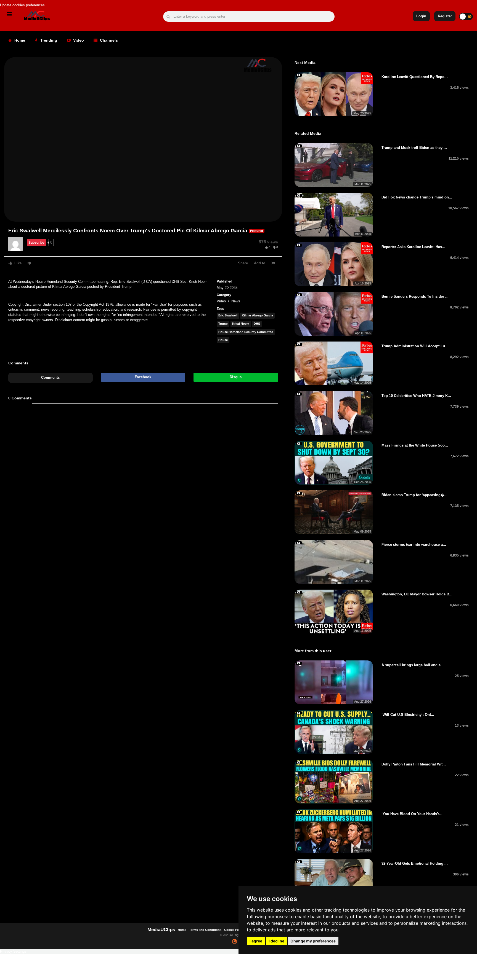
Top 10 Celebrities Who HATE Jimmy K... (416, 396)
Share (243, 263)
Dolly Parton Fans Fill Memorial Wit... (413, 764)
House (223, 340)
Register (445, 16)
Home (19, 40)
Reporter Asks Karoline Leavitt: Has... (413, 247)
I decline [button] (276, 941)
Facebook (143, 377)
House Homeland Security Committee (245, 332)
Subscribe (36, 242)
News (235, 301)
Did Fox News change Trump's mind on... (416, 197)
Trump (223, 323)
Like (17, 263)
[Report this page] (274, 263)
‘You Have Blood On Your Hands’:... (411, 814)
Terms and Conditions (205, 929)
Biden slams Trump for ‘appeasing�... (414, 495)
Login (421, 16)
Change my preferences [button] (313, 941)
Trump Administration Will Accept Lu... (414, 346)
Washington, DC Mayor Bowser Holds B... (416, 594)
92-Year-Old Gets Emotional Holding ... (414, 863)
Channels (108, 40)
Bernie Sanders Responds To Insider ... (415, 296)
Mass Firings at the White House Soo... (414, 445)
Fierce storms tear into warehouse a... (413, 544)
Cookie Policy (234, 929)
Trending (48, 40)
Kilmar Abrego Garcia (257, 315)
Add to (259, 263)
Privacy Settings (13, 951)
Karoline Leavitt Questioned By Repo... (414, 77)
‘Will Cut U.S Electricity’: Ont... (407, 715)
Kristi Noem (240, 323)
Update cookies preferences (22, 5)
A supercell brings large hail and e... (412, 665)
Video (78, 40)
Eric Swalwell (227, 315)
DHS (257, 323)
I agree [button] (256, 941)
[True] (17, 243)
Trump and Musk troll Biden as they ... (414, 148)
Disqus (236, 377)
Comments (50, 377)
